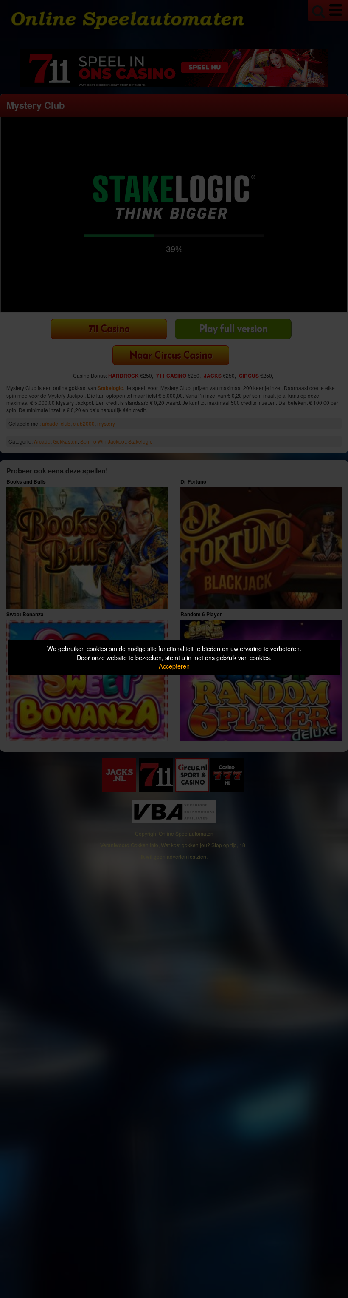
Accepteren (174, 665)
